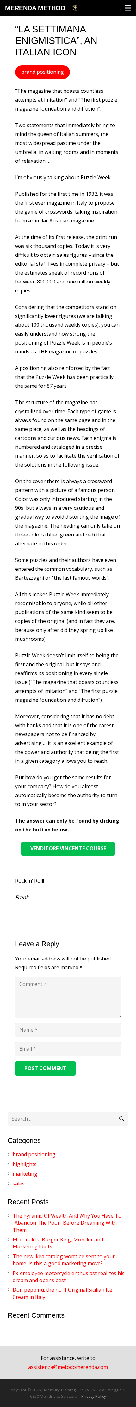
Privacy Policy (93, 1396)
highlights (25, 1164)
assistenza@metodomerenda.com (68, 1366)
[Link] (75, 8)
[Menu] (128, 8)
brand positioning (34, 1154)
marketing (25, 1173)
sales (19, 1183)
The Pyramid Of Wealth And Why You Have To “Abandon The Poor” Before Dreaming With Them (67, 1222)
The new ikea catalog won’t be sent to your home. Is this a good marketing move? (64, 1260)
